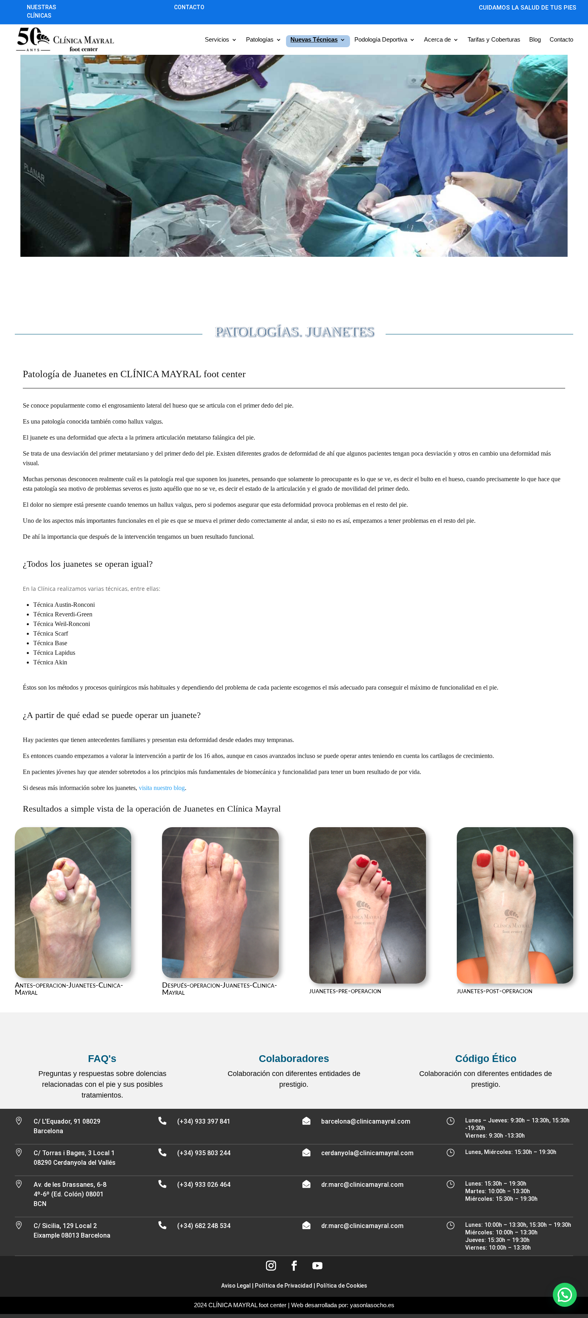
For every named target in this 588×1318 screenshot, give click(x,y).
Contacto (561, 39)
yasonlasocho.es (372, 1305)
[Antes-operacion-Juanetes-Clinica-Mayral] (73, 976)
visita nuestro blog (162, 787)
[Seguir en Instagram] (271, 1266)
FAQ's (102, 1058)
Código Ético (485, 1058)
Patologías (260, 39)
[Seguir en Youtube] (317, 1266)
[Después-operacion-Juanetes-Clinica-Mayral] (220, 976)
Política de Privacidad (283, 1285)
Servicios (217, 39)
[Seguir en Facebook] (294, 1266)
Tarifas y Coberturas (494, 39)
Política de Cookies (341, 1285)
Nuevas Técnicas (314, 39)
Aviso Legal (236, 1285)
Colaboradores (294, 1058)
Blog (535, 39)
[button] (565, 1295)
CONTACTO (189, 7)
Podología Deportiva (380, 39)
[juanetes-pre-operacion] (367, 981)
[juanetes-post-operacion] (515, 981)
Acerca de (437, 39)
